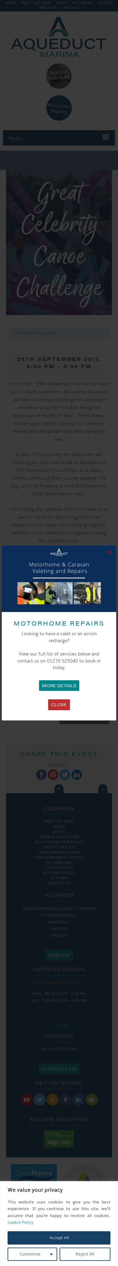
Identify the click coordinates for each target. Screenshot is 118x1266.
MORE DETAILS (59, 685)
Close (59, 704)
